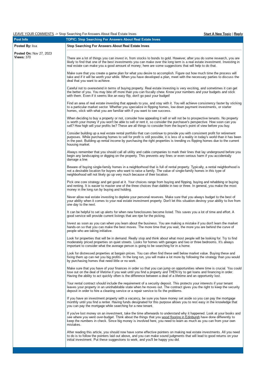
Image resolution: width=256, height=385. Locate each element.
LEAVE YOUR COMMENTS (33, 34)
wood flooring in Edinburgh (181, 317)
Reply (238, 34)
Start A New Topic (217, 34)
